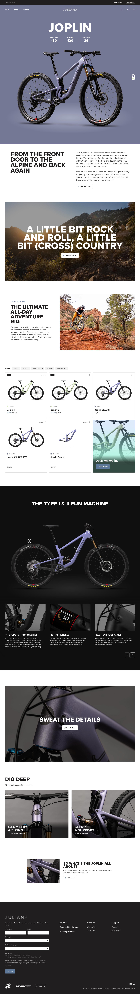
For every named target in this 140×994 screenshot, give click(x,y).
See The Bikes (85, 186)
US (134, 984)
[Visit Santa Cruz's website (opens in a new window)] (23, 986)
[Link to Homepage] (16, 917)
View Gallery (70, 728)
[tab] (133, 76)
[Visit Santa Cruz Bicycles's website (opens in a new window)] (118, 2)
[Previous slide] (127, 654)
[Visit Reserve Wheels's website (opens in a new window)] (130, 2)
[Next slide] (132, 654)
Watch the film (70, 255)
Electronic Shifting (37, 368)
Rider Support (116, 930)
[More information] (87, 532)
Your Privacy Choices (128, 989)
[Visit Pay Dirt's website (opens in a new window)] (8, 986)
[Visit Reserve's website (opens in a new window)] (40, 986)
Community (91, 930)
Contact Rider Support (69, 927)
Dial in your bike (82, 833)
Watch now (71, 878)
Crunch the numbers (17, 833)
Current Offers (103, 466)
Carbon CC (25, 368)
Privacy (107, 989)
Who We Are (91, 927)
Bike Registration (10, 2)
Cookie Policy (116, 989)
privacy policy (42, 960)
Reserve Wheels (61, 368)
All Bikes (63, 922)
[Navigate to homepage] (70, 9)
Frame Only (49, 368)
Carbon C (16, 368)
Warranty (115, 927)
